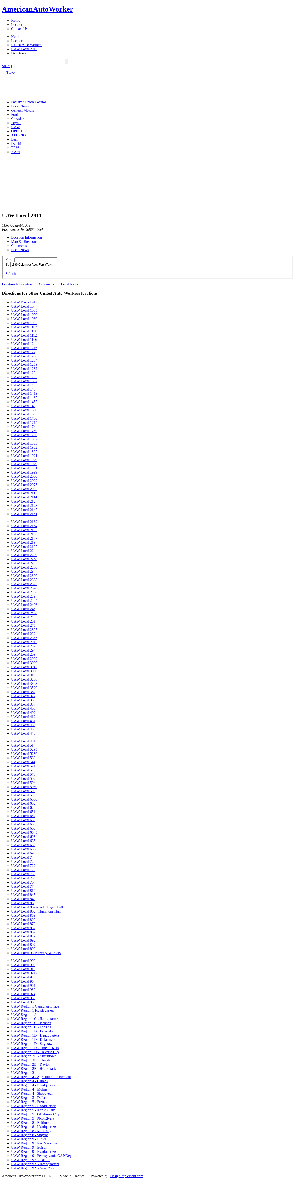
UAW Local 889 (23, 936)
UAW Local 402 (23, 713)
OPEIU (16, 131)
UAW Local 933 (23, 977)
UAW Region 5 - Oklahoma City (35, 1114)
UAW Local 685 (23, 841)
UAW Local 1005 (24, 310)
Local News (20, 106)
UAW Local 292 (23, 646)
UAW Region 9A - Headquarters (35, 1164)
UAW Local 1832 (24, 439)
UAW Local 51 (22, 745)
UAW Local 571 (23, 766)
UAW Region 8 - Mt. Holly (31, 1131)
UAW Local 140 (23, 389)
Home (15, 20)
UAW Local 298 (23, 654)
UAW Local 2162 (24, 522)
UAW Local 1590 (24, 410)
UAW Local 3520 (24, 688)
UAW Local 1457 (24, 402)
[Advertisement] (86, 85)
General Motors (22, 110)
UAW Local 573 (23, 770)
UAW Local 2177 (24, 538)
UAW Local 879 (23, 924)
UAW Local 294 (23, 650)
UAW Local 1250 (24, 356)
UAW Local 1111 (24, 331)
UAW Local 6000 (24, 799)
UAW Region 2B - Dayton (30, 1064)
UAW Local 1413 (24, 393)
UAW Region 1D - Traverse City (35, 1052)
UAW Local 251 (23, 621)
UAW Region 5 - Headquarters (33, 1106)
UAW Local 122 (23, 352)
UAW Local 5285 (24, 749)
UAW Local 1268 (24, 364)
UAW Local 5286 (24, 754)
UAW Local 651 (23, 812)
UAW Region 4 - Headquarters (33, 1085)
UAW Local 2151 (24, 514)
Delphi (16, 143)
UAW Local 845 (23, 895)
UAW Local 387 (23, 704)
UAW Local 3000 (24, 663)
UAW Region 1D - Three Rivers (35, 1048)
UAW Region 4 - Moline (29, 1089)
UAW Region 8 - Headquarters (33, 1127)
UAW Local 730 (23, 874)
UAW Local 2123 (24, 505)
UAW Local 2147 (24, 510)
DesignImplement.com (126, 1176)
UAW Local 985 (23, 1002)
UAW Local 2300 (24, 576)
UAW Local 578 (23, 774)
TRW (15, 148)
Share (6, 66)
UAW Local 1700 (24, 418)
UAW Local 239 (23, 596)
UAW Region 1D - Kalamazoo (33, 1039)
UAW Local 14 (22, 385)
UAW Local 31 (22, 675)
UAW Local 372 (23, 696)
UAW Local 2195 (24, 546)
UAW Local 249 (23, 617)
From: (10, 259)
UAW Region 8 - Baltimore (31, 1122)
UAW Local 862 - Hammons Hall (36, 911)
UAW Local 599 (23, 795)
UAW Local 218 (23, 542)
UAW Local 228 (23, 563)
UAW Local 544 (23, 762)
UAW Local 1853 (24, 443)
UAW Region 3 (22, 1073)
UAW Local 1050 (24, 315)
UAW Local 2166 (24, 534)
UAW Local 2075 (24, 485)
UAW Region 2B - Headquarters (35, 1068)
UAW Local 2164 (24, 526)
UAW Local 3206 (24, 679)
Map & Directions (24, 241)
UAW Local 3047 (24, 667)
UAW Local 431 (23, 721)
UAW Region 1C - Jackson (31, 1023)
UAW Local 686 (23, 845)
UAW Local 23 (22, 571)
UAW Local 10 (22, 306)
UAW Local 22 (22, 551)
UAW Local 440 (23, 733)
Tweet (10, 72)
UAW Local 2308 (24, 580)
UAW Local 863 (23, 915)
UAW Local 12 (22, 344)
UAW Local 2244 (24, 559)
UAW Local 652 (23, 816)
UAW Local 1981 (24, 468)
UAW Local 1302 (24, 381)
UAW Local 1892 (24, 447)
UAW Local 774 (23, 886)
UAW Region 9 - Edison (29, 1147)
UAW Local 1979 (24, 464)
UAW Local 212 (23, 501)
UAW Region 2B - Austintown (33, 1056)
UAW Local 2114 (24, 497)
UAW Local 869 (23, 920)
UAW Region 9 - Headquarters (33, 1151)
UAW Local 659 (23, 824)
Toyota (16, 123)
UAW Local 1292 (24, 377)
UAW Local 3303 (24, 683)
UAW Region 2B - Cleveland (32, 1060)
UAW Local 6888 (24, 849)
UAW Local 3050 (24, 671)
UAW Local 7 (21, 857)
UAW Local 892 (23, 940)
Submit (11, 274)
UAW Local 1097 (24, 323)
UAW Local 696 (23, 853)
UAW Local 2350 (24, 592)
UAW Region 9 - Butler (28, 1139)
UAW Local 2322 (24, 584)
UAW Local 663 (23, 828)
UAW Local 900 (23, 961)
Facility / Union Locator (28, 102)
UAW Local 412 (23, 717)
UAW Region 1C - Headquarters (35, 1019)
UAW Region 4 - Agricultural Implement (41, 1077)
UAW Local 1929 (24, 460)
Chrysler (17, 119)
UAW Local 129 (23, 373)
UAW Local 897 (23, 944)
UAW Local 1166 (24, 339)
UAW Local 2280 (24, 567)
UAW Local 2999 (24, 659)
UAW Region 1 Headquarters (32, 1010)
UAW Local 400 (23, 708)
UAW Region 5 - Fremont (30, 1102)
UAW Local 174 (23, 427)
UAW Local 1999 (24, 472)
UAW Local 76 (22, 882)
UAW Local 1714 (24, 422)
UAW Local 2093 (24, 489)
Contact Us (19, 29)
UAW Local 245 (23, 609)
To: (8, 264)
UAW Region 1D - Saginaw (32, 1044)
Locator (16, 25)
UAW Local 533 (23, 758)
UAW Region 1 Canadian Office (35, 1006)
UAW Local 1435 (24, 398)
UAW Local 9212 (24, 973)
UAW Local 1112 (24, 335)
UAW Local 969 (23, 990)
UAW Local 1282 (24, 369)
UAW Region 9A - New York (33, 1168)
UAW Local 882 (23, 928)
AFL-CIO (18, 135)
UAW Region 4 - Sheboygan (32, 1093)
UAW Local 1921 (24, 456)
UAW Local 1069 (24, 319)
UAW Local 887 (23, 932)
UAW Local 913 (23, 969)
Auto (37, 9)
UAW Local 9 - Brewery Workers (36, 953)
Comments (19, 246)
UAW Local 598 (23, 791)
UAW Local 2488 (24, 613)
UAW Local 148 (23, 406)
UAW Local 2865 (24, 638)
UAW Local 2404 (24, 600)
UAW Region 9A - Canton (30, 1160)
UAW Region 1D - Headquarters (35, 1035)
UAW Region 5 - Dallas (28, 1098)
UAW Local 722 (23, 866)
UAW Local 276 (23, 625)
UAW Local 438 (23, 729)
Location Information (26, 237)
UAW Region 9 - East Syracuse (34, 1143)
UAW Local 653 (23, 820)
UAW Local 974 (23, 994)
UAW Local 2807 (24, 630)
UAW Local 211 (23, 493)
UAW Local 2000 (24, 476)
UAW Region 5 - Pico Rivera (32, 1118)
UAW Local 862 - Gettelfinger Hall (37, 907)
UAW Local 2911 (24, 49)
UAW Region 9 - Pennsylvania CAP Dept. (42, 1156)
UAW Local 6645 (24, 832)
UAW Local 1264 (24, 360)
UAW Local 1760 (24, 431)
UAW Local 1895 (24, 452)
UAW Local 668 (23, 837)
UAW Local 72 (22, 861)
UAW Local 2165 (24, 530)
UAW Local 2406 (24, 605)
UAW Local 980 (23, 998)
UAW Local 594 (23, 783)
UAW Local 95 (22, 981)
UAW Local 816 (23, 890)
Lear (14, 139)
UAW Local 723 (23, 870)
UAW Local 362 (23, 692)
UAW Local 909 (23, 965)
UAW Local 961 (23, 985)
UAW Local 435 (23, 725)
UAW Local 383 (23, 700)
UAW (15, 127)
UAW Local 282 (23, 634)
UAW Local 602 (23, 803)
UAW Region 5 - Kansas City (33, 1110)
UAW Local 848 (23, 899)
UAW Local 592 (23, 778)
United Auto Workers (26, 45)
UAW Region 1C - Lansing (31, 1027)
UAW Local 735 (23, 878)
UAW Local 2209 (24, 555)
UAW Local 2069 (24, 481)
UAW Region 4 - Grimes (29, 1081)
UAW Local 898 (23, 949)
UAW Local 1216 (24, 348)
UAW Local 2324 (24, 588)
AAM (15, 152)
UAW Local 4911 (24, 741)
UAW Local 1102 (24, 327)
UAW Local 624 (23, 807)
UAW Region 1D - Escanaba (32, 1031)
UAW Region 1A (24, 1015)
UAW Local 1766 (24, 435)
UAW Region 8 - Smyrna (29, 1135)
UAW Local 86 (22, 903)
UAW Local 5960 (24, 787)
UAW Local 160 (23, 414)
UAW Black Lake (24, 302)
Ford (14, 114)
